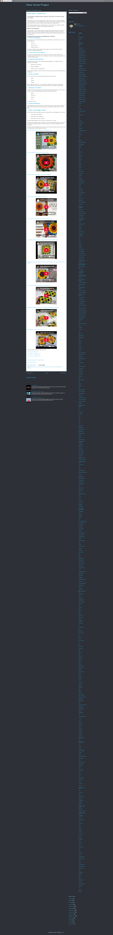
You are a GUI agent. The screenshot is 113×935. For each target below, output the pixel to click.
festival (80, 383)
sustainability (81, 815)
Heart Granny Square (83, 472)
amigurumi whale (82, 101)
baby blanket (81, 115)
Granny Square (45, 366)
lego (79, 556)
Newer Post (30, 373)
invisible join (81, 511)
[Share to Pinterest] (44, 365)
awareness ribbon (82, 111)
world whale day (82, 883)
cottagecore (81, 235)
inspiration (80, 504)
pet (79, 625)
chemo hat (81, 200)
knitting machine (82, 540)
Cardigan (80, 175)
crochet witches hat (82, 313)
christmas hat (81, 211)
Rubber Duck (81, 706)
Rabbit (80, 691)
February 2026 (71, 906)
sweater (80, 817)
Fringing (80, 414)
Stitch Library (81, 796)
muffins (80, 587)
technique (80, 839)
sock (79, 775)
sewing (80, 748)
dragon (80, 350)
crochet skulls (81, 303)
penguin (80, 619)
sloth (79, 768)
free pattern (81, 412)
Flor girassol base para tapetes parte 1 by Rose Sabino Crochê (39, 285)
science (80, 722)
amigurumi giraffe (82, 74)
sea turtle (80, 730)
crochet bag (81, 249)
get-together (81, 427)
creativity (80, 245)
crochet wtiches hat (82, 315)
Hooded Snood (81, 484)
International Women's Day (81, 509)
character (80, 194)
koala (80, 542)
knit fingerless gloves (83, 521)
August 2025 (71, 918)
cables (80, 165)
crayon (80, 241)
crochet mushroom (82, 290)
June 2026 (71, 898)
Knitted (80, 530)
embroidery (81, 370)
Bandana (80, 124)
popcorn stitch (81, 671)
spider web (81, 779)
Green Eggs (81, 444)
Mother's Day (81, 585)
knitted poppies (81, 534)
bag (79, 117)
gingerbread (81, 431)
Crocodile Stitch (82, 317)
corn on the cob (81, 231)
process (80, 675)
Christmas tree (81, 215)
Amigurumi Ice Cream (83, 82)
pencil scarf (81, 617)
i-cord (80, 496)
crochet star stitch (82, 308)
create (80, 243)
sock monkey (81, 777)
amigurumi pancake (82, 89)
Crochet (40, 366)
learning (80, 548)
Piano (80, 636)
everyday (80, 372)
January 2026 (71, 908)
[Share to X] (41, 365)
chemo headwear (82, 202)
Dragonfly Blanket (82, 358)
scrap (80, 726)
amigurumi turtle (82, 97)
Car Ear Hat (81, 173)
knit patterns (81, 525)
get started (81, 425)
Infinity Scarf (81, 502)
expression (81, 374)
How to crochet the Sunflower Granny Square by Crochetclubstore (39, 218)
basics (80, 126)
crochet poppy (81, 299)
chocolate (80, 204)
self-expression (81, 737)
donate (80, 343)
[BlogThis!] (40, 365)
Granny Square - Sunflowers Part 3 (33, 355)
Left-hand (80, 550)
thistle (80, 844)
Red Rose (80, 693)
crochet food (81, 269)
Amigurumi (81, 47)
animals (80, 103)
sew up (80, 746)
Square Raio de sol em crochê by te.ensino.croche (36, 329)
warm (80, 870)
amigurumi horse (82, 78)
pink (79, 650)
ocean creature (81, 601)
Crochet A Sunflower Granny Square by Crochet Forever (37, 152)
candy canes (81, 171)
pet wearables (81, 627)
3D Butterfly (81, 37)
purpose (80, 681)
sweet (80, 821)
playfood (80, 658)
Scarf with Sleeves (82, 716)
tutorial (54, 366)
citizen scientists (82, 224)
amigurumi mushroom (83, 84)
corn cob (80, 229)
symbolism (81, 823)
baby (79, 113)
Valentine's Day (81, 864)
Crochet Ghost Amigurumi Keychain (82, 275)
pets (79, 629)
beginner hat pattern (82, 142)
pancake (80, 607)
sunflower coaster (82, 810)
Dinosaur (80, 329)
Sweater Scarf (81, 819)
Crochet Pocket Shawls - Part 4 (38, 391)
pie (79, 642)
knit (79, 519)
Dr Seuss (80, 346)
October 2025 (71, 914)
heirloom (80, 474)
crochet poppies (82, 297)
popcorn (80, 669)
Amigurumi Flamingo (31, 377)
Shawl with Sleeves (82, 756)
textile (80, 841)
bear (79, 136)
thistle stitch (81, 846)
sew (79, 744)
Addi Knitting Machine (81, 44)
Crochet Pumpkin (82, 301)
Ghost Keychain (82, 429)
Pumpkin (80, 677)
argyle (80, 105)
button (80, 161)
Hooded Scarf (81, 482)
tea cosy (80, 831)
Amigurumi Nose (82, 85)
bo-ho (35, 366)
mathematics (81, 573)
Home (46, 373)
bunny (80, 157)
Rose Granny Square (82, 704)
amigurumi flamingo (82, 70)
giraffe (80, 437)
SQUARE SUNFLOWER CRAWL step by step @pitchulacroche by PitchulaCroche (42, 307)
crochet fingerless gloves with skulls (82, 264)
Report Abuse (72, 32)
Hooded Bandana (82, 478)
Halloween (80, 446)
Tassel (80, 827)
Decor (80, 325)
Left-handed (81, 552)
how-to (80, 491)
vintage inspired (59, 366)
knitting (80, 538)
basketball (80, 128)
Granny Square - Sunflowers (32, 351)
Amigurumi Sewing (82, 91)
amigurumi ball (81, 49)
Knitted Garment (82, 532)
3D (79, 35)
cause (80, 186)
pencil (80, 613)
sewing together (81, 750)
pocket (80, 664)
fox (79, 410)
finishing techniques (82, 399)
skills (79, 760)
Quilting (80, 687)
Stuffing (80, 804)
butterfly (80, 159)
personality (81, 623)
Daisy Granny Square (83, 323)
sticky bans (81, 792)
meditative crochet (82, 579)
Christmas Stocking (82, 213)
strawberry (80, 802)
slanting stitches (82, 762)
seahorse (80, 732)
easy (79, 364)
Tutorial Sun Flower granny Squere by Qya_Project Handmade (39, 174)
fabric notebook (81, 379)
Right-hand (81, 699)
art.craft (80, 109)
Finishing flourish (82, 397)
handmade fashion (82, 459)
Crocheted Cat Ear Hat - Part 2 (37, 397)
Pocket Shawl (81, 667)
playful (80, 660)
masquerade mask (82, 571)
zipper (80, 889)
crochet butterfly (82, 251)
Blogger (63, 932)
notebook (80, 597)
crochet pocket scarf (82, 292)
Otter (79, 605)
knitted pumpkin (82, 536)
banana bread (81, 122)
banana (80, 120)
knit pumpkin (81, 528)
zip (79, 887)
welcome (80, 874)
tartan (80, 825)
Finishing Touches (82, 401)
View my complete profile (79, 25)
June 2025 (71, 921)
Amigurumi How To (82, 80)
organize (80, 603)
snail (79, 771)
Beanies (80, 134)
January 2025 (71, 923)
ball (79, 118)
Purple (80, 679)
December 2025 (72, 910)
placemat (80, 652)
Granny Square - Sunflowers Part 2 (33, 353)
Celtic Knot (81, 190)
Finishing (80, 395)
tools (79, 850)
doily (79, 339)
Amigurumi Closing (82, 55)
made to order (81, 563)
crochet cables (81, 253)
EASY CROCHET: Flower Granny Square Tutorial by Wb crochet (39, 130)
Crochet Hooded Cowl (83, 282)
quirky (80, 689)
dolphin (80, 341)
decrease (80, 327)
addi (79, 41)
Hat (79, 466)
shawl (80, 754)
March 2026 (71, 904)
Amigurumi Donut (82, 61)
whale (80, 876)
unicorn (80, 860)
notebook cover (81, 599)
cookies (80, 227)
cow (79, 237)
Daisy (80, 321)
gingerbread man (82, 433)
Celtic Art (80, 188)
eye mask (80, 376)
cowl (79, 239)
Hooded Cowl (81, 480)
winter (80, 877)
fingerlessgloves (82, 393)
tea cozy (80, 835)
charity (80, 196)
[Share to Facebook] (43, 365)
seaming (80, 733)
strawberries (81, 800)
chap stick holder (82, 192)
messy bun (81, 581)
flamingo (80, 403)
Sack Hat (80, 710)
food (79, 408)
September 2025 (72, 916)
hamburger (81, 448)
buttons (80, 163)
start (79, 790)
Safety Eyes (81, 712)
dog (79, 331)
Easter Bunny (81, 362)
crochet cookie (81, 257)
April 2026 (71, 902)
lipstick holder (81, 561)
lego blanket (81, 558)
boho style (80, 151)
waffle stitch (81, 868)
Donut (80, 345)
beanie (80, 132)
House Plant (81, 489)
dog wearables (81, 337)
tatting (80, 829)
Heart (80, 468)
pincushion (81, 648)
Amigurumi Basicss (82, 51)
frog (79, 416)
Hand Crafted (81, 450)
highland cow (81, 476)
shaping (80, 752)
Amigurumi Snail (82, 95)
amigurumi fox (81, 72)
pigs (79, 644)
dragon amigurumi (82, 352)
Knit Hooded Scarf (82, 523)
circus (80, 222)
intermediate (81, 506)
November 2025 (72, 912)
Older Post (63, 373)
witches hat (81, 879)
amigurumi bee (81, 53)
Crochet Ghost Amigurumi (81, 272)
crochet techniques (82, 310)
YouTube (29, 368)
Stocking (80, 798)
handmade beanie (82, 457)
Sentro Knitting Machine (81, 742)
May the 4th (81, 575)
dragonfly (80, 356)
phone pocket (81, 632)
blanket (80, 146)
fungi (79, 423)
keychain (80, 515)
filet (79, 387)
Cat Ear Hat (81, 183)
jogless (80, 513)
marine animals (81, 567)
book (79, 153)
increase (80, 500)
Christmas (80, 209)
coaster (80, 225)
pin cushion (81, 646)
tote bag (80, 852)
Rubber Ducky (81, 708)
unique (80, 862)
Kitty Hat (80, 517)
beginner (31, 366)
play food (80, 656)
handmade (80, 455)
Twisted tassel (81, 858)
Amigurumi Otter (82, 87)
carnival (80, 177)
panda (80, 609)
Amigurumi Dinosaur (82, 59)
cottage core (81, 233)
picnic (80, 638)
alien (79, 46)
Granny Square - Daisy (31, 362)
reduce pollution (81, 695)
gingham (80, 435)
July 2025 (70, 919)
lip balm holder (81, 560)
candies (80, 167)
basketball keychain (82, 130)
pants (80, 611)
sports (80, 781)
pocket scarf (81, 665)
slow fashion (81, 769)
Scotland (80, 724)
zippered (80, 891)
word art (80, 881)
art (79, 107)
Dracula (80, 348)
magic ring (80, 565)
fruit (79, 419)
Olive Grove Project (37, 4)
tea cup (80, 837)
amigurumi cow (81, 57)
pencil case (81, 615)
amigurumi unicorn (82, 99)
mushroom (81, 589)
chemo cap (81, 198)
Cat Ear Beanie (34, 385)
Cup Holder (81, 319)
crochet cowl (81, 259)
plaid (79, 654)
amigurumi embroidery (81, 66)
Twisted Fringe (81, 856)
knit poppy (80, 526)
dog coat (80, 333)
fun (79, 421)
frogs (79, 417)
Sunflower (50, 366)
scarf (79, 714)
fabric (80, 378)
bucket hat (81, 155)
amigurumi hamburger (83, 76)
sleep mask (81, 764)
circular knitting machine (81, 220)
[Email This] (39, 365)
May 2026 (70, 900)
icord (79, 498)
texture (80, 843)
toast (79, 848)
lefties (80, 554)
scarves (80, 718)
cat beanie (80, 179)
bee (79, 138)
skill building (81, 758)
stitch (80, 794)
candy (80, 169)
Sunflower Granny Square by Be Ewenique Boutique (37, 196)
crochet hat (81, 277)
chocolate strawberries (81, 207)
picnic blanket (81, 640)
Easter (80, 360)
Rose (79, 702)
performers (81, 621)
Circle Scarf (81, 217)
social (80, 773)
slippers (80, 766)
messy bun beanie (82, 583)
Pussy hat (80, 683)
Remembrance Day (82, 697)
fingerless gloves (82, 389)
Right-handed (81, 700)
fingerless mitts (81, 391)
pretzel (80, 673)
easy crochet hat (82, 366)
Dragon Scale (81, 354)
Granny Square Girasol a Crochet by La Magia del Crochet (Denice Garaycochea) (42, 239)
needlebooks (81, 594)
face (79, 381)
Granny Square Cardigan (81, 442)
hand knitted (81, 453)
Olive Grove (78, 24)
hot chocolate (81, 487)
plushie (80, 662)
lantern (80, 544)
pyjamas (80, 685)
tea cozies (80, 833)
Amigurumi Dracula (82, 63)
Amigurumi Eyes (82, 68)
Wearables (81, 872)
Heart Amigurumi (82, 470)
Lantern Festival (82, 546)
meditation (80, 577)
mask (80, 569)
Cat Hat (80, 185)
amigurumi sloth (82, 93)
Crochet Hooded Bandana (82, 280)
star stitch (80, 783)
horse (80, 486)
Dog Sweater (81, 335)
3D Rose (80, 39)
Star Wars (80, 785)
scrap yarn (81, 728)
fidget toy (80, 385)
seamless (80, 735)
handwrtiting (81, 464)
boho (37, 366)
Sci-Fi (80, 720)
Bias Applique (81, 144)
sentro (80, 739)
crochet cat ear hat (82, 255)
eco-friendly (81, 368)
